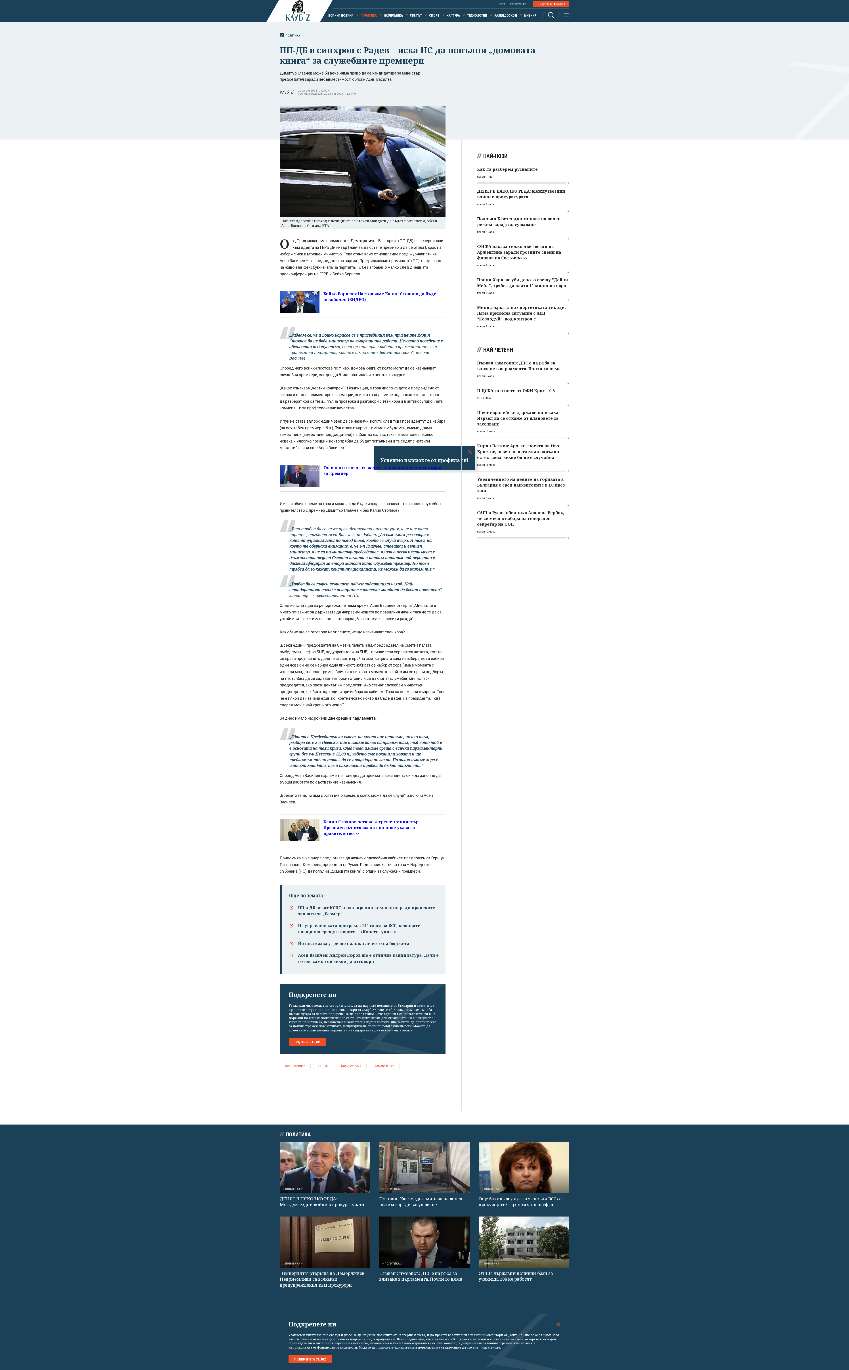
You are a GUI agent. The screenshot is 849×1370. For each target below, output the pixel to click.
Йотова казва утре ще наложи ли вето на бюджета (353, 943)
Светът (416, 15)
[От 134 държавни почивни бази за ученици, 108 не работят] (524, 1242)
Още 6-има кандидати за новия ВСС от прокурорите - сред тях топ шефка (520, 1202)
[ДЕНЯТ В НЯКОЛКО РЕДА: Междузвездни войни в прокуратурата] (325, 1167)
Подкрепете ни (307, 1042)
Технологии (477, 15)
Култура (453, 15)
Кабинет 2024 (351, 1066)
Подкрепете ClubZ (551, 4)
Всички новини (341, 15)
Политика (369, 15)
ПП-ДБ (323, 1066)
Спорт (434, 15)
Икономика (393, 15)
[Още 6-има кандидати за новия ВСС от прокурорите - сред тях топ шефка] (524, 1167)
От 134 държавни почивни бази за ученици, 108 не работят (516, 1276)
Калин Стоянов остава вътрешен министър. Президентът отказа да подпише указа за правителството (371, 827)
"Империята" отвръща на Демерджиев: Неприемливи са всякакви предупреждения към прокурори (323, 1279)
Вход (502, 4)
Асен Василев (295, 1066)
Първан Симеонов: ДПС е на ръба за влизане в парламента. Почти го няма (420, 1276)
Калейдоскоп (505, 15)
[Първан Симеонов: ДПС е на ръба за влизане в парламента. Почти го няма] (424, 1242)
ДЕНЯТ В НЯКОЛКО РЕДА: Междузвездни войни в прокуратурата (322, 1202)
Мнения (530, 15)
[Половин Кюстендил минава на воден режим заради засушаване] (424, 1167)
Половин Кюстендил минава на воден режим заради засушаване (421, 1202)
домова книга (384, 1066)
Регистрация (518, 4)
